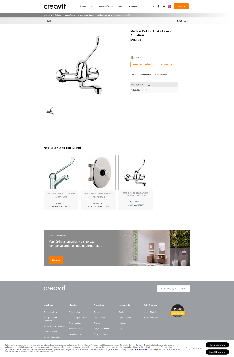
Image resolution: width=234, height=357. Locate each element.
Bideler (96, 312)
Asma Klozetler (75, 323)
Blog (120, 6)
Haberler (122, 323)
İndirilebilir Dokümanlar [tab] (141, 75)
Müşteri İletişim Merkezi (153, 317)
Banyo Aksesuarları (101, 329)
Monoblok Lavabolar (52, 337)
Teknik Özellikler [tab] (160, 75)
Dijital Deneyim (125, 317)
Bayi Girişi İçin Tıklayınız (174, 288)
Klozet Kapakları (75, 334)
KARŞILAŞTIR (166, 64)
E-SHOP (181, 6)
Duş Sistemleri (99, 317)
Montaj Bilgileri (150, 312)
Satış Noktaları (150, 305)
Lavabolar (48, 305)
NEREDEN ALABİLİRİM (142, 64)
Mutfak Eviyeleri (50, 332)
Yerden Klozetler (75, 329)
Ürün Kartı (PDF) (137, 85)
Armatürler (99, 305)
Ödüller (122, 312)
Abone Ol (56, 260)
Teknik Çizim (136, 90)
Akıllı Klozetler (74, 312)
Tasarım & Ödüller (105, 6)
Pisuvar (97, 323)
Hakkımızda (124, 305)
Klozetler (73, 305)
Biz (92, 6)
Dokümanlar (132, 6)
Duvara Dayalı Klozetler (78, 317)
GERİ (48, 21)
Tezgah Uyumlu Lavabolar (54, 326)
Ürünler (83, 6)
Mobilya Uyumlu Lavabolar (50, 319)
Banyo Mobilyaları (101, 334)
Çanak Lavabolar (50, 312)
